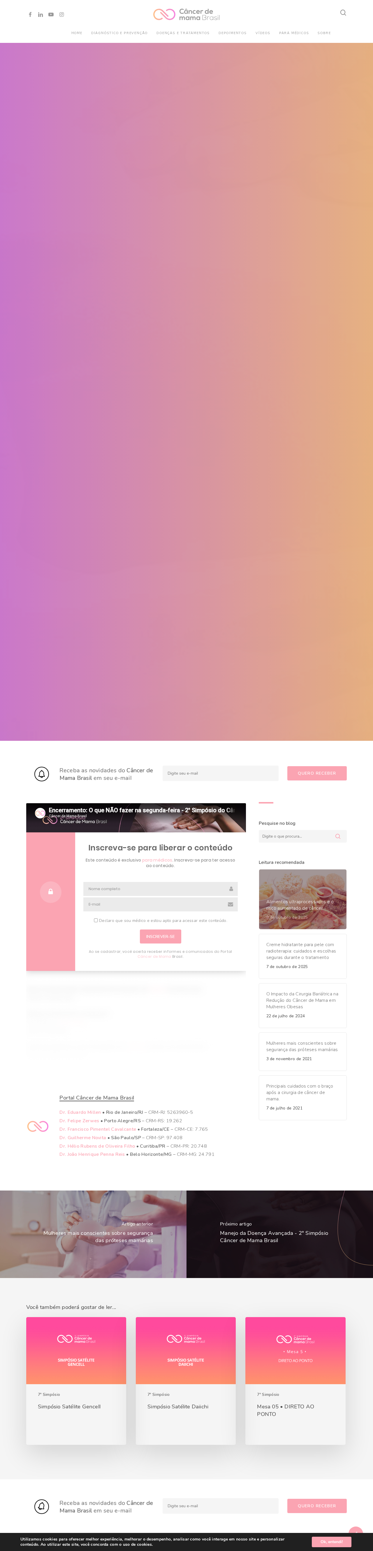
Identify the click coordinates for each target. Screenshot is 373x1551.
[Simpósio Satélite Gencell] (76, 1381)
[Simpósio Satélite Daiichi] (186, 1381)
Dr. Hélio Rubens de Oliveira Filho (97, 1146)
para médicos (157, 860)
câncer (157, 989)
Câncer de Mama (154, 956)
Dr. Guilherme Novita (82, 1138)
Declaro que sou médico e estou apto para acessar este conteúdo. (162, 920)
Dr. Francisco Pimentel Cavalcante (97, 1129)
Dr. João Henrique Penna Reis (92, 1154)
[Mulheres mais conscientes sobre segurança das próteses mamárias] (93, 1234)
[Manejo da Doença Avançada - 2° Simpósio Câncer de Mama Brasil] (279, 1234)
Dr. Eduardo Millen (80, 1112)
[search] (343, 13)
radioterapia (71, 1022)
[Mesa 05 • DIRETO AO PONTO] (295, 1381)
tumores (136, 1047)
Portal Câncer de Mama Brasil (96, 1098)
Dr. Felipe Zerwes (79, 1121)
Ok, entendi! (332, 1542)
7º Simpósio (49, 1394)
